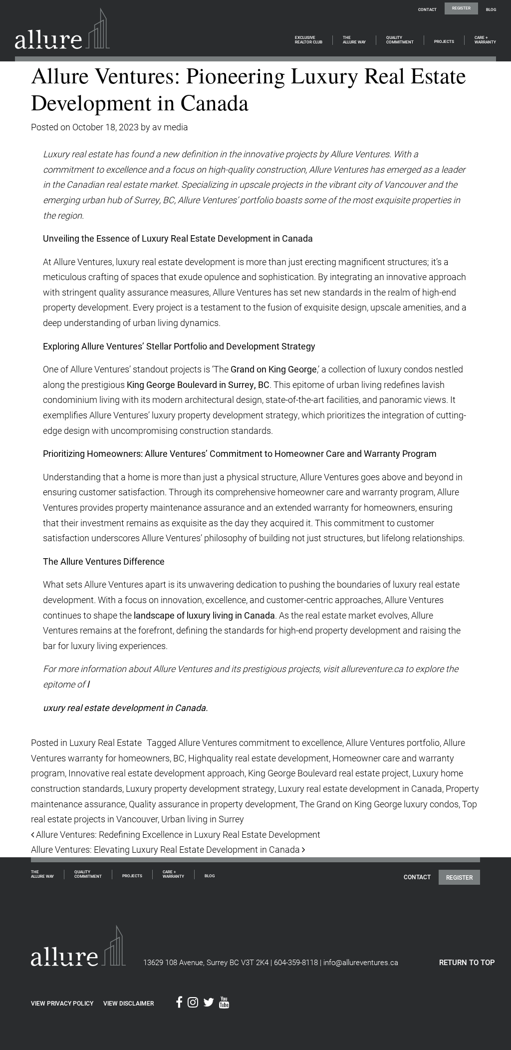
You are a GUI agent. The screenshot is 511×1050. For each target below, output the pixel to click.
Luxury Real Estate (105, 742)
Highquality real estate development (258, 758)
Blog (491, 9)
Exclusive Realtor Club (308, 40)
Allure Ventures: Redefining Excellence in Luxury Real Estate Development (177, 834)
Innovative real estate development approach (156, 773)
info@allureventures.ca (360, 962)
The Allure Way (354, 40)
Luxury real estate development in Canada (360, 788)
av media (170, 127)
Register (461, 7)
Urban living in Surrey (202, 819)
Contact (427, 9)
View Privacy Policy (62, 1003)
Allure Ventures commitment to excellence (260, 742)
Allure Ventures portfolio (393, 742)
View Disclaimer (128, 1003)
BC (179, 758)
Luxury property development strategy (200, 788)
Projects (444, 41)
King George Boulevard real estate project (328, 773)
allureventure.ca (372, 669)
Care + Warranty (485, 40)
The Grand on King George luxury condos (379, 804)
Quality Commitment (400, 40)
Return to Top (467, 962)
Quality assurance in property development (212, 804)
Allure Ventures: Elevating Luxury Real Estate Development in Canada (166, 849)
